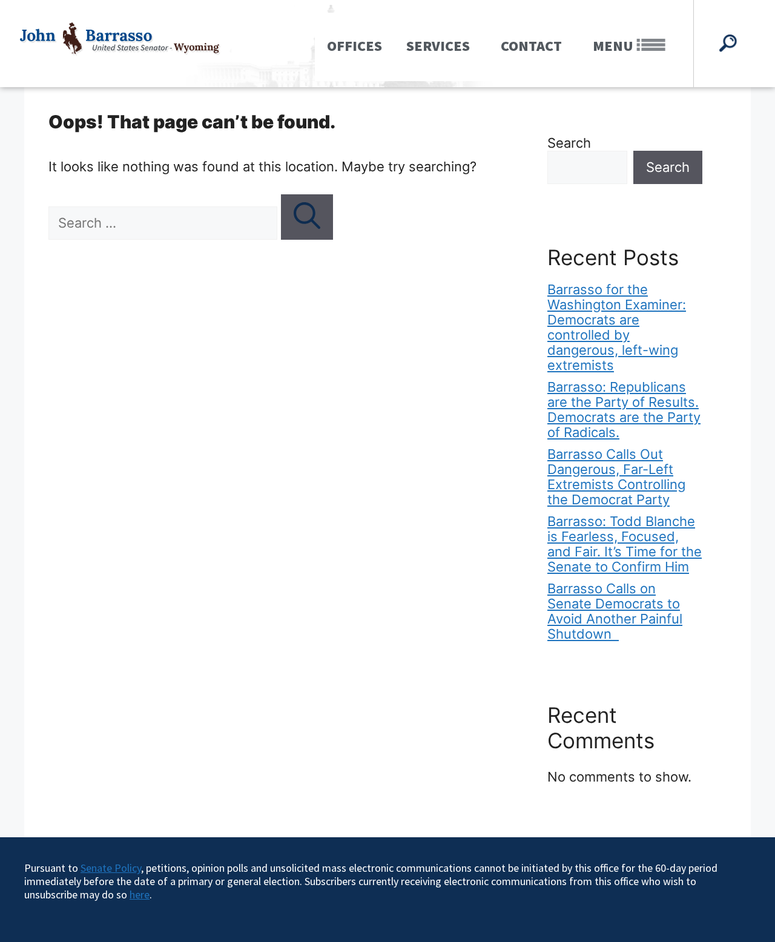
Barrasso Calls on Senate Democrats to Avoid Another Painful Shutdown (614, 611)
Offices (354, 45)
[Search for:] (164, 223)
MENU (614, 45)
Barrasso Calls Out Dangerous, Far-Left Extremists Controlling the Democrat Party (616, 476)
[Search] (307, 217)
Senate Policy (111, 868)
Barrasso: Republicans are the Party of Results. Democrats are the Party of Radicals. (624, 409)
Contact (531, 45)
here (140, 894)
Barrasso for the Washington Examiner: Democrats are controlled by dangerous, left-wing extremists (616, 327)
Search (569, 143)
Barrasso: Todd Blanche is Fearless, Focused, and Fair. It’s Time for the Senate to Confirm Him (624, 544)
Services (438, 45)
